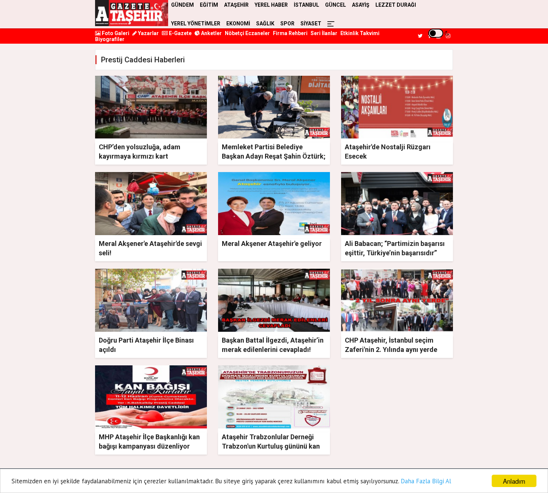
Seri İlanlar (324, 33)
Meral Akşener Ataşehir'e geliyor (272, 243)
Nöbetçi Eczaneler (247, 33)
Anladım (514, 481)
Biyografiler (110, 39)
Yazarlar (148, 33)
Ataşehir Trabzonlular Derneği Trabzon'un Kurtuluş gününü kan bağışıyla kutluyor (271, 446)
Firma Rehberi (290, 33)
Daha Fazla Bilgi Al (426, 481)
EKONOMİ (238, 23)
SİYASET (310, 23)
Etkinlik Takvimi (359, 33)
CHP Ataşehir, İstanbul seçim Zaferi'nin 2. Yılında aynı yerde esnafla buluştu (391, 349)
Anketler (211, 33)
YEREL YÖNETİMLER (195, 23)
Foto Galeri (115, 33)
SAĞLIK (265, 23)
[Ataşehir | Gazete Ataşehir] (131, 13)
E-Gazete (180, 33)
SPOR (287, 23)
